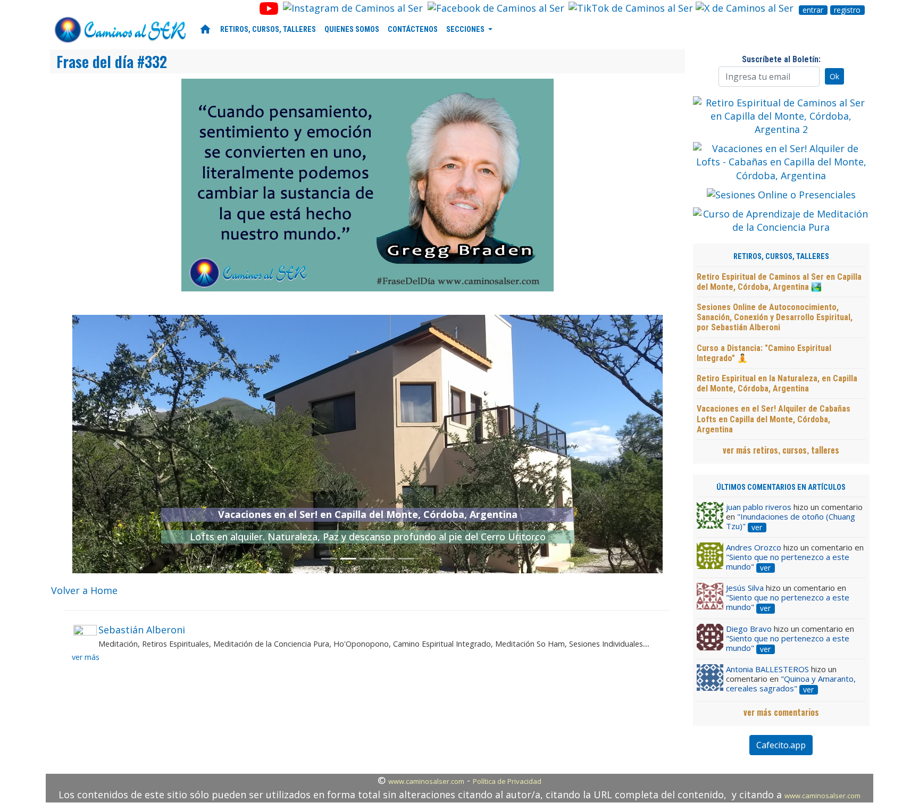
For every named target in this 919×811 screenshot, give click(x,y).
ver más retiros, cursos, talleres (781, 450)
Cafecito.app (781, 745)
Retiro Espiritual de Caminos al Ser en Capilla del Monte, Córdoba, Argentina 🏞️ (779, 282)
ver (756, 527)
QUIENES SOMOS (351, 29)
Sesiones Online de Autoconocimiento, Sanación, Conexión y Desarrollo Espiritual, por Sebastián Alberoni (775, 317)
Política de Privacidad (507, 781)
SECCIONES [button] (466, 29)
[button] (116, 444)
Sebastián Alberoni (141, 629)
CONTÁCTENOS (413, 29)
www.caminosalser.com (426, 781)
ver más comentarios (781, 712)
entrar (813, 10)
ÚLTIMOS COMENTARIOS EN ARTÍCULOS (781, 487)
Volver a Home (84, 590)
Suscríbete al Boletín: (781, 59)
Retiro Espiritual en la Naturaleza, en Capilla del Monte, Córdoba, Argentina (777, 383)
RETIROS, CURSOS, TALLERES (268, 29)
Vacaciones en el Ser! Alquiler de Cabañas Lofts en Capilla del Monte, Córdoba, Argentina (773, 419)
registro (847, 10)
